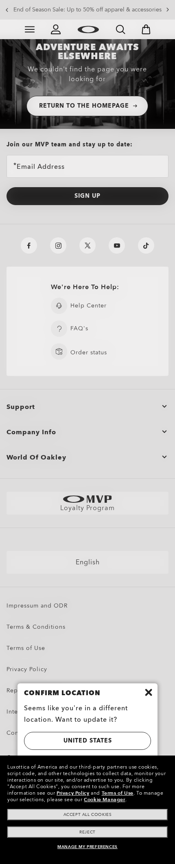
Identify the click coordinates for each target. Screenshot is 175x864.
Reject (87, 832)
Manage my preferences (87, 847)
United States (87, 741)
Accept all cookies (87, 815)
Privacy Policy (73, 793)
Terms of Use (117, 793)
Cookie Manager (104, 799)
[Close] (148, 692)
